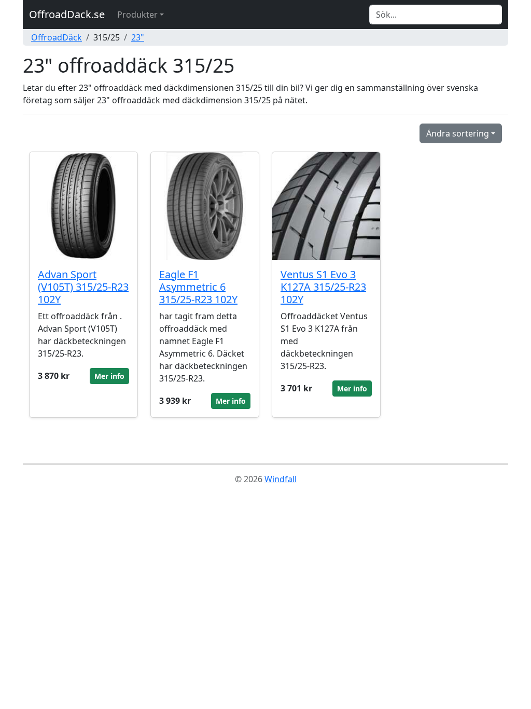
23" (137, 37)
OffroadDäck (56, 37)
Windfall (280, 479)
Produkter (137, 14)
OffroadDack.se (67, 14)
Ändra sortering (457, 133)
